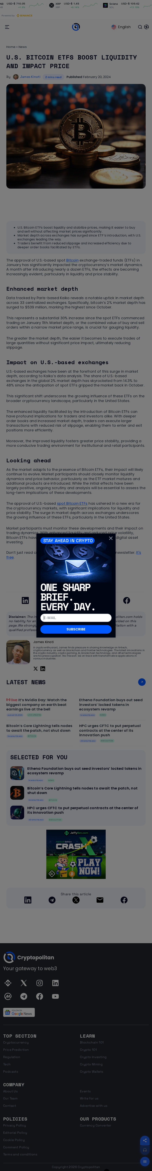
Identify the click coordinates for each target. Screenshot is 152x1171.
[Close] (111, 538)
